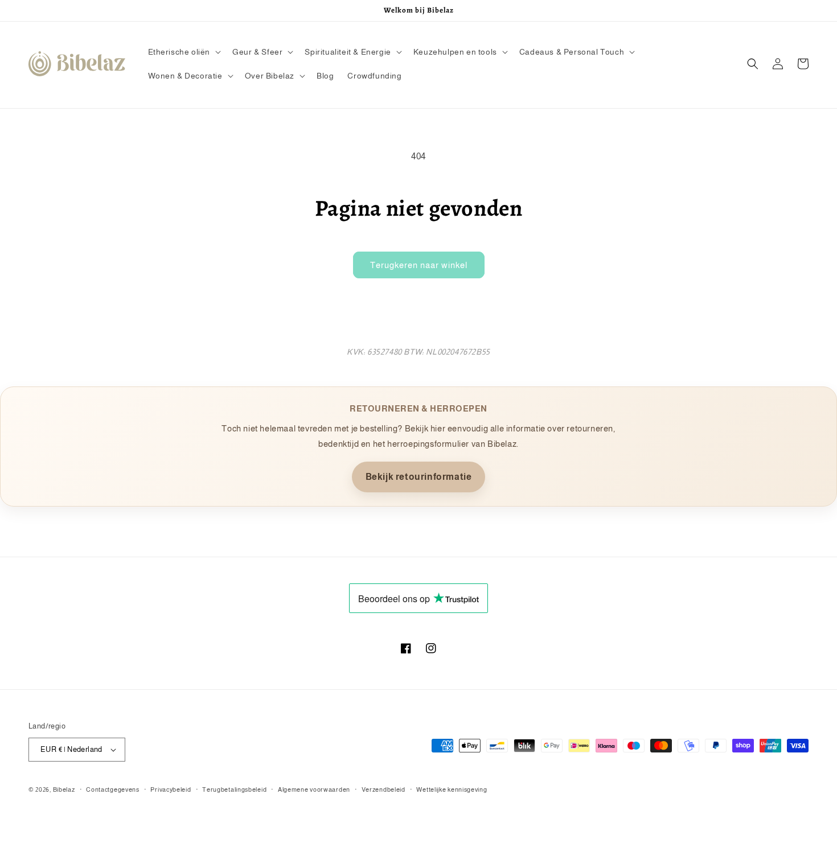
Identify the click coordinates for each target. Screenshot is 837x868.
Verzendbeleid (383, 789)
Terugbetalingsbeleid (234, 789)
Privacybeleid (170, 789)
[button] (183, 52)
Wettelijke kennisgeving (451, 789)
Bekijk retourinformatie (419, 477)
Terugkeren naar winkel (418, 265)
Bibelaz (64, 789)
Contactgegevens (113, 789)
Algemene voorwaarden (314, 789)
